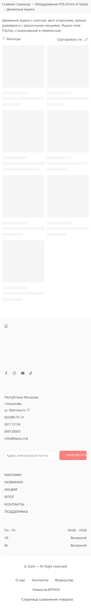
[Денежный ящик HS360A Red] (23, 196)
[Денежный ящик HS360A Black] (23, 131)
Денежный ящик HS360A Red (26, 228)
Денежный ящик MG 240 (23, 98)
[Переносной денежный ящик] (68, 66)
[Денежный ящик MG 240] (23, 66)
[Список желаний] (40, 49)
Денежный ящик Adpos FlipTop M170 (32, 293)
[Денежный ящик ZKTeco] (68, 131)
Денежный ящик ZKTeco (67, 163)
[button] (38, 87)
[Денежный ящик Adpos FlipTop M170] (23, 261)
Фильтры (13, 39)
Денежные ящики (14, 93)
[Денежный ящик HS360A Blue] (68, 196)
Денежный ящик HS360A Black (27, 163)
